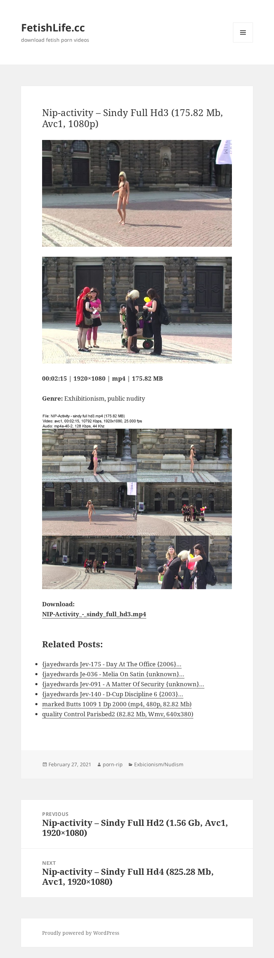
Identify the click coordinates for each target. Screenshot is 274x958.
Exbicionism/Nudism (158, 764)
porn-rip (113, 764)
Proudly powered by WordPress (80, 932)
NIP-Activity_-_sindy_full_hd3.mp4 (94, 614)
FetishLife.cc (53, 27)
